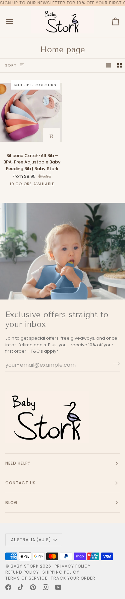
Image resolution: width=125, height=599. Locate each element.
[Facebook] (8, 587)
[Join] (114, 364)
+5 (59, 185)
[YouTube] (58, 587)
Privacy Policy (73, 566)
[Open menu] (15, 21)
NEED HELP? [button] (18, 463)
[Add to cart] (51, 136)
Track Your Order (73, 578)
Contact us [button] (20, 483)
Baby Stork (25, 566)
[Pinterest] (33, 587)
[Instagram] (46, 587)
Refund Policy (22, 572)
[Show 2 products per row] (119, 65)
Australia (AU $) (31, 540)
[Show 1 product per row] (108, 65)
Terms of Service (26, 578)
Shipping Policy (60, 572)
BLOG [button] (11, 502)
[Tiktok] (20, 587)
